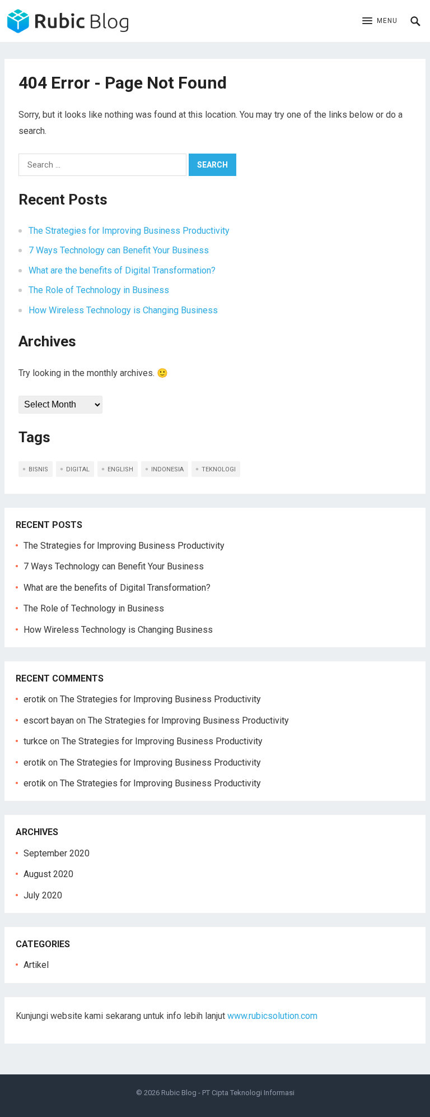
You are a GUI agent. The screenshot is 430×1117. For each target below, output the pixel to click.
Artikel (36, 965)
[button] (380, 21)
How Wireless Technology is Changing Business (123, 310)
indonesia (167, 469)
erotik (35, 699)
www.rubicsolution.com (272, 1016)
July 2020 (43, 895)
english (120, 469)
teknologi (219, 469)
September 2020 (57, 853)
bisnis (38, 469)
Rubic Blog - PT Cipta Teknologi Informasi (228, 1092)
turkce (36, 741)
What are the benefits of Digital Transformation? (122, 270)
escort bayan (49, 720)
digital (78, 469)
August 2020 (48, 874)
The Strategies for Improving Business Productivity (129, 230)
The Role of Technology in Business (99, 290)
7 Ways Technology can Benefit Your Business (119, 250)
